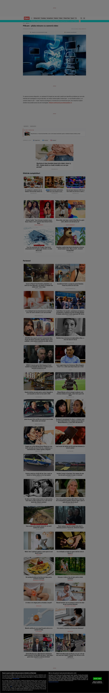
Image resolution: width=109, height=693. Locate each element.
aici (11, 686)
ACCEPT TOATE (97, 678)
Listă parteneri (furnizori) (53, 681)
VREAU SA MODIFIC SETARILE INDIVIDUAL (97, 682)
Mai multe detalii (16, 678)
